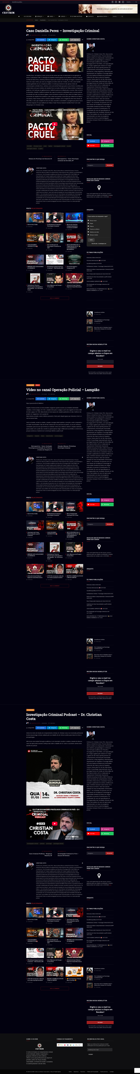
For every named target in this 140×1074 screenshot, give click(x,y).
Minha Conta (103, 16)
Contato (90, 16)
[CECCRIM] (8, 9)
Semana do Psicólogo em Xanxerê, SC (40, 159)
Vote (91, 239)
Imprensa (76, 1071)
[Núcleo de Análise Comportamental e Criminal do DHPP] (74, 217)
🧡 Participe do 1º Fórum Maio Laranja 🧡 (74, 979)
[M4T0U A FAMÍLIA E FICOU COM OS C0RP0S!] (74, 569)
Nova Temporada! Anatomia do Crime (96, 274)
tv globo (41, 148)
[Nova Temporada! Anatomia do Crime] (74, 507)
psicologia (49, 843)
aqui (110, 197)
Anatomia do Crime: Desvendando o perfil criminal (99, 277)
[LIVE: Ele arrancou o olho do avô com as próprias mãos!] (55, 569)
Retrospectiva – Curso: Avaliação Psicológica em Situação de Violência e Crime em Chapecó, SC (40, 448)
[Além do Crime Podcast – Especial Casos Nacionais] (74, 278)
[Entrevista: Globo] (35, 217)
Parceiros (82, 1071)
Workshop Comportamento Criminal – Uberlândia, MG (55, 267)
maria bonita (49, 436)
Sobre (70, 1071)
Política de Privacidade (92, 1071)
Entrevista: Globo (16, 2)
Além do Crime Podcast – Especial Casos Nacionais (74, 286)
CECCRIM (29, 146)
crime (45, 146)
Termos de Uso (104, 1071)
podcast (42, 843)
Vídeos (37, 385)
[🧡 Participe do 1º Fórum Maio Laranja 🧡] (74, 972)
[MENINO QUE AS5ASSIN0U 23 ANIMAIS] (35, 259)
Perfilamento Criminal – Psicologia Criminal (54, 225)
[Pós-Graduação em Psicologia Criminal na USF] (55, 238)
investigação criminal (59, 146)
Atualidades (30, 26)
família (50, 146)
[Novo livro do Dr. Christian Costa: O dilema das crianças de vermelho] (90, 329)
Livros (51, 16)
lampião (37, 436)
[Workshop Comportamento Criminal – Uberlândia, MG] (55, 259)
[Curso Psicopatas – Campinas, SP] (74, 259)
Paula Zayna (57, 1071)
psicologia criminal (58, 843)
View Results (95, 243)
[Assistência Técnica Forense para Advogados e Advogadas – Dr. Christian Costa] (35, 278)
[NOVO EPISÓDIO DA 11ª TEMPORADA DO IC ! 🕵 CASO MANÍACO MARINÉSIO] (74, 238)
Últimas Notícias (77, 16)
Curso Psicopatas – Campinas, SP (72, 267)
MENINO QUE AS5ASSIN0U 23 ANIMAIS (35, 267)
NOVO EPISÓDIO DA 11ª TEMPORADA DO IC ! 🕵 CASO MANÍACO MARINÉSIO (73, 247)
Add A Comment (55, 298)
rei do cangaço (58, 436)
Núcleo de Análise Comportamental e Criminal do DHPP (72, 226)
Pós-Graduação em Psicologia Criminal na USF (54, 246)
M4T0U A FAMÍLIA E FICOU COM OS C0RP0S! (75, 576)
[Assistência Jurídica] (90, 314)
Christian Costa (35, 35)
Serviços (39, 16)
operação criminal (32, 148)
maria (42, 436)
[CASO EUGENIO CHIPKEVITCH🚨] (35, 238)
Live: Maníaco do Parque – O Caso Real (55, 286)
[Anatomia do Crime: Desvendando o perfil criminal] (35, 525)
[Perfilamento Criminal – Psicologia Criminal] (55, 217)
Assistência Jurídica (91, 263)
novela (69, 146)
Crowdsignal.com (102, 243)
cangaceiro (30, 436)
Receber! (91, 1054)
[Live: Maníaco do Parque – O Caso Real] (55, 278)
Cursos (63, 16)
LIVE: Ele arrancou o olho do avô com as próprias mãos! (55, 576)
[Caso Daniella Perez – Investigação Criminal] (54, 57)
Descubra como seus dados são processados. (100, 373)
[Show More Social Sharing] (82, 39)
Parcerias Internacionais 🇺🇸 (93, 260)
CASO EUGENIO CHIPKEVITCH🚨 (32, 245)
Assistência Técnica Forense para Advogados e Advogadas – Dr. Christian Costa (35, 287)
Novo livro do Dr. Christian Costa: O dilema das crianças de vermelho (103, 328)
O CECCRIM (28, 16)
